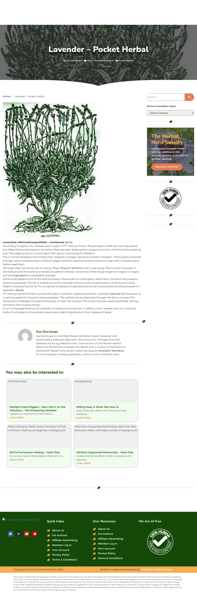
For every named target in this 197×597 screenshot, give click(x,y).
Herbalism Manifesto (111, 350)
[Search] (189, 97)
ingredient (20, 275)
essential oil (116, 293)
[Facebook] (10, 533)
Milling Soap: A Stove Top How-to (97, 406)
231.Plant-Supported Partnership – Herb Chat (104, 452)
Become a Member (167, 166)
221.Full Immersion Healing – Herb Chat (35, 452)
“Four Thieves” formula (67, 268)
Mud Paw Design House (156, 569)
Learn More (17, 417)
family (69, 242)
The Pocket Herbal (103, 60)
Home (7, 96)
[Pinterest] (34, 533)
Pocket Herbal (126, 60)
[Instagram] (18, 533)
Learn (90, 60)
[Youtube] (26, 533)
